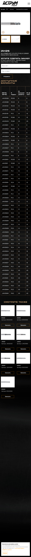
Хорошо (5, 553)
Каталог (12, 9)
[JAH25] (15, 23)
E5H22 (3, 318)
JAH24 (3, 365)
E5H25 (19, 318)
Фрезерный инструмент (22, 9)
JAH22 (3, 341)
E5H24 (3, 389)
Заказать (8, 325)
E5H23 (19, 365)
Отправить (7, 76)
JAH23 (19, 341)
